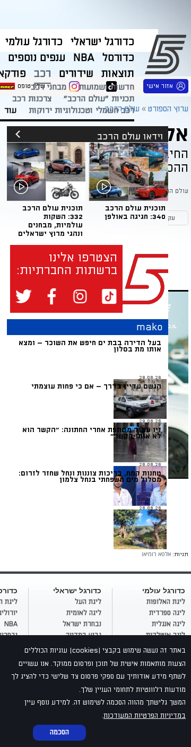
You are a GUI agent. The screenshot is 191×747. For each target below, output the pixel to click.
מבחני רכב (48, 87)
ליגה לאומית (83, 613)
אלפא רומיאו (156, 554)
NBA (11, 624)
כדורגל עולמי (34, 42)
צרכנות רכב (31, 98)
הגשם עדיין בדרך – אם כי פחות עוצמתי (96, 386)
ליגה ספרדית (167, 613)
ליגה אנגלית (168, 624)
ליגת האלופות (165, 602)
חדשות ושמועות (106, 87)
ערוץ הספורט (167, 53)
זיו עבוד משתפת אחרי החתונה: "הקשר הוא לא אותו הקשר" (91, 433)
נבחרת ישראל (82, 624)
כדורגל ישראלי (102, 42)
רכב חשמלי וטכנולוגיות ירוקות (81, 110)
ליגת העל (88, 602)
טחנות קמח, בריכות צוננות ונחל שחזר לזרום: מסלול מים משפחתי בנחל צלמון (90, 476)
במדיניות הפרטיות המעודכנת (144, 716)
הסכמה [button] (59, 732)
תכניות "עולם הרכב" (99, 98)
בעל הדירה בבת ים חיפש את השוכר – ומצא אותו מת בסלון (90, 346)
